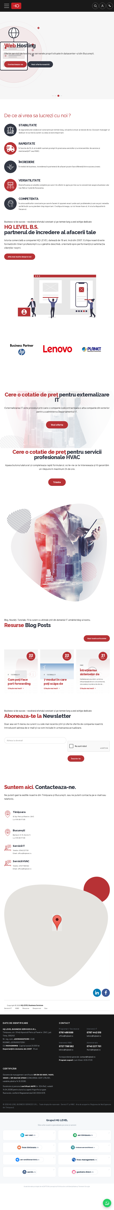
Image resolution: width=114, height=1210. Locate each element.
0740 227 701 (24, 860)
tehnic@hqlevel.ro (94, 1046)
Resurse (26, 1018)
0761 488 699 (66, 1042)
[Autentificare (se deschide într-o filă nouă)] (102, 6)
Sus (45, 1018)
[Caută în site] (95, 6)
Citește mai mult (15, 699)
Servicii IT (8, 1018)
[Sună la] (109, 6)
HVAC (81, 675)
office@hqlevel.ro (24, 863)
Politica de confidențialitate (67, 1196)
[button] (57, 933)
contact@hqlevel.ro (87, 1067)
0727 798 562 (24, 876)
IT (8, 685)
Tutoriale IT (15, 685)
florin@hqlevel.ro (94, 1060)
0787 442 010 (94, 1042)
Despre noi (37, 1018)
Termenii (81, 1196)
